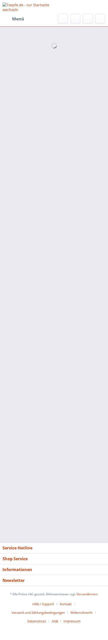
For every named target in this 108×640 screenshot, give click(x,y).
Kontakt (66, 604)
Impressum (72, 621)
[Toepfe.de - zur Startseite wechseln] (28, 7)
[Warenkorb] (100, 19)
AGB (55, 621)
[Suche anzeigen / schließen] (63, 19)
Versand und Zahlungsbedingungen (38, 612)
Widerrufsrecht (81, 612)
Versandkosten (87, 594)
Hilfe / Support (43, 604)
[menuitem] (13, 19)
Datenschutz (36, 621)
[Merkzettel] (75, 19)
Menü (18, 19)
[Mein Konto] (88, 19)
